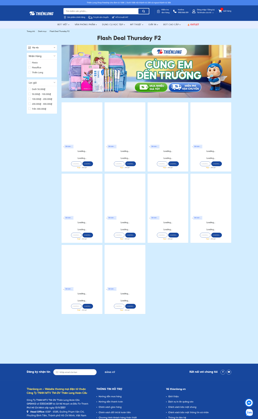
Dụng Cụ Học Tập (113, 25)
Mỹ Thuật (136, 25)
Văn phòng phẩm (85, 25)
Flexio (35, 62)
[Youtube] (228, 372)
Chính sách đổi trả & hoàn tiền (115, 413)
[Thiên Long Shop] (41, 13)
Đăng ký (110, 372)
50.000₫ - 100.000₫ (41, 94)
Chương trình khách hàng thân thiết (118, 418)
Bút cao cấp (171, 25)
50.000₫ (38, 89)
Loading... (82, 151)
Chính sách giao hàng (110, 407)
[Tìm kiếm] (143, 11)
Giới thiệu (173, 397)
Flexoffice (36, 67)
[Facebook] (223, 372)
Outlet (194, 25)
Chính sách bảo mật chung (182, 407)
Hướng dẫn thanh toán (111, 402)
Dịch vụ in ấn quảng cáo (181, 402)
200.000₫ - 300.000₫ (42, 103)
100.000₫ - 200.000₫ (42, 99)
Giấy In (152, 25)
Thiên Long (37, 72)
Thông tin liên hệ (177, 418)
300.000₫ (39, 108)
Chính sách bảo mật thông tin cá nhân (188, 413)
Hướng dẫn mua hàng (110, 397)
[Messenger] (249, 402)
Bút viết (62, 25)
